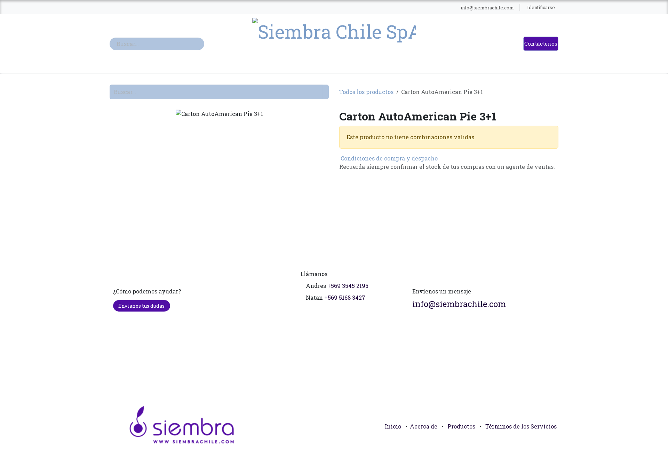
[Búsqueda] (201, 44)
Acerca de (423, 426)
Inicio (393, 426)
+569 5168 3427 (344, 297)
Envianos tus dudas (141, 305)
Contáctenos (540, 43)
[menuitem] (233, 7)
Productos (461, 426)
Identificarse (541, 7)
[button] (550, 442)
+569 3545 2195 (347, 285)
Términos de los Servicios (521, 426)
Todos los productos (366, 91)
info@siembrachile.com (459, 303)
